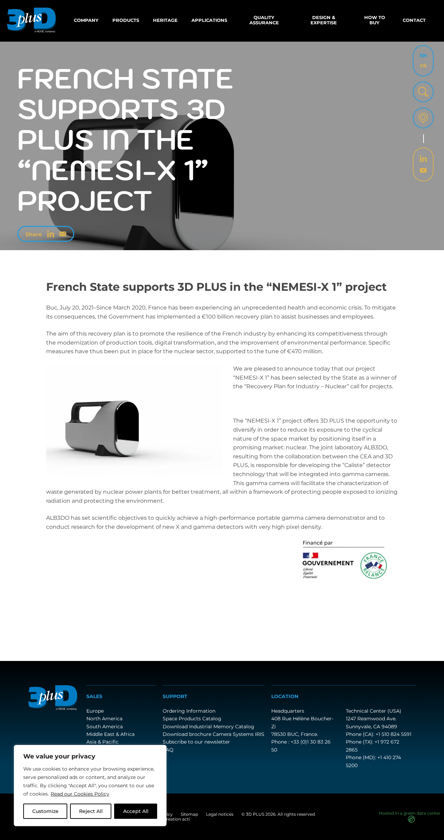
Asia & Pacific (102, 742)
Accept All (135, 811)
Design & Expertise (323, 20)
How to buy (374, 20)
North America (104, 718)
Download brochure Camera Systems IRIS (213, 734)
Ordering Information (189, 711)
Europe (95, 711)
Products (125, 20)
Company (86, 20)
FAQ (168, 750)
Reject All (91, 811)
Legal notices (219, 814)
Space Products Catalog (192, 718)
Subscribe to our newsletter (196, 742)
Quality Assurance (264, 20)
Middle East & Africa (110, 734)
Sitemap (189, 814)
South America (104, 726)
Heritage (165, 20)
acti (186, 819)
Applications (209, 20)
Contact (414, 20)
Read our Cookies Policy (80, 794)
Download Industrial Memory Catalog (208, 726)
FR (423, 66)
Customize (45, 811)
